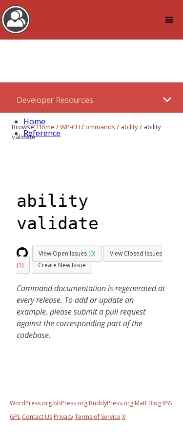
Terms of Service (98, 417)
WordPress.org (31, 403)
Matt (141, 403)
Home (34, 121)
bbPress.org (70, 403)
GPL (15, 417)
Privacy (63, 417)
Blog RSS (160, 403)
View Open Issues (67, 253)
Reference (42, 133)
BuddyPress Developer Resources (16, 19)
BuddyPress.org (111, 403)
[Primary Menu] (167, 99)
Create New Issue (62, 265)
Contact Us (37, 417)
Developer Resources (55, 99)
